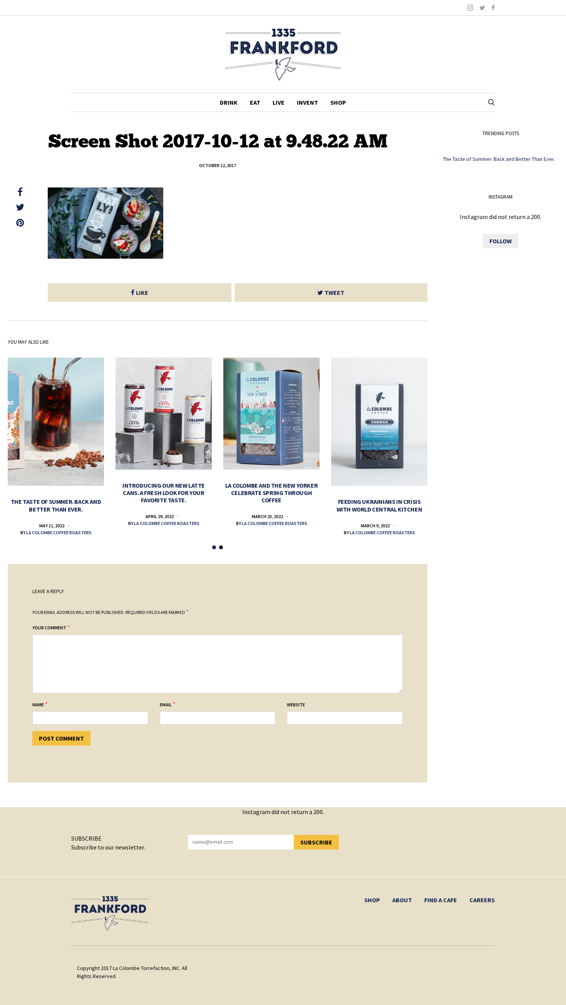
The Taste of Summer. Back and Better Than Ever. (56, 505)
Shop (338, 102)
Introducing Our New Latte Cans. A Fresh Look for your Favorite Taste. (163, 493)
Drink (229, 102)
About (402, 900)
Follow (500, 241)
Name (38, 704)
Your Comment (49, 627)
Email (166, 704)
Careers (482, 900)
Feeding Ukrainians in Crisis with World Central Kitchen (379, 505)
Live (279, 102)
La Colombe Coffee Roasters (59, 532)
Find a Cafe (440, 900)
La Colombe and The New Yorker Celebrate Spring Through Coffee (271, 493)
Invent (307, 102)
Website (296, 704)
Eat (255, 102)
